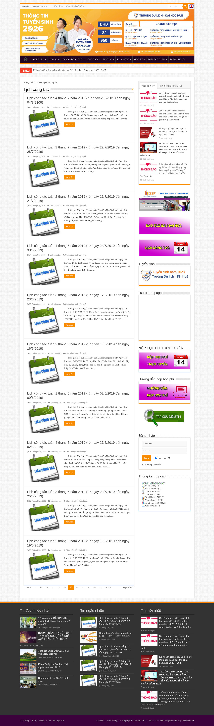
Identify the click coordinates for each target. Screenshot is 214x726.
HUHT (25, 59)
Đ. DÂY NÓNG (177, 59)
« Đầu (28, 587)
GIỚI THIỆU (38, 59)
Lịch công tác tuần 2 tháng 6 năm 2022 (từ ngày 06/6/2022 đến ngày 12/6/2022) (114, 621)
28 (58, 587)
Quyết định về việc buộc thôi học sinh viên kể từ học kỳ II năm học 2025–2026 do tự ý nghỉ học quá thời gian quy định (165, 641)
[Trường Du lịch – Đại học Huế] (107, 32)
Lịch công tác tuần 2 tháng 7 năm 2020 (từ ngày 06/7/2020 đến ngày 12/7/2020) (114, 679)
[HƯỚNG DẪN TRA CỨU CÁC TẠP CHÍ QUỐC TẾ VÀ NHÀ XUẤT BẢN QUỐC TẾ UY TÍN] (28, 637)
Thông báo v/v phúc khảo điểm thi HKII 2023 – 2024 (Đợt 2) (115, 634)
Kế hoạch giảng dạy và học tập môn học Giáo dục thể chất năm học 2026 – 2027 (69, 70)
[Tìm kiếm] (185, 6)
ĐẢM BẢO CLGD (156, 59)
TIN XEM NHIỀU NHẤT (171, 86)
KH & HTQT (123, 59)
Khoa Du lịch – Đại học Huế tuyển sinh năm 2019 (53, 666)
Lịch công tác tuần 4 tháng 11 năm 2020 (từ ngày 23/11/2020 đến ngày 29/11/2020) (115, 649)
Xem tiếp (69, 124)
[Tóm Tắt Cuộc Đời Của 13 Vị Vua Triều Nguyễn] (28, 655)
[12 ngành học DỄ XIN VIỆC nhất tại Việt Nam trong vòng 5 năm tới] (28, 622)
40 (94, 587)
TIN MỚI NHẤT (148, 86)
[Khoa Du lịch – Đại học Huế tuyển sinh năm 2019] (28, 668)
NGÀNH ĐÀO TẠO (74, 6)
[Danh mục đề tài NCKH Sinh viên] (28, 682)
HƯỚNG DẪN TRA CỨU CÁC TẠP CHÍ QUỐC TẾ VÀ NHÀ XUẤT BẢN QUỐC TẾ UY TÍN (54, 637)
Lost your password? (151, 464)
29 (65, 587)
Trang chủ (28, 82)
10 (41, 587)
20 (47, 587)
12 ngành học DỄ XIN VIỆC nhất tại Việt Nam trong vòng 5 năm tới (54, 621)
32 (83, 587)
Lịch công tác (55, 107)
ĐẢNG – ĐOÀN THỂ (72, 59)
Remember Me (164, 458)
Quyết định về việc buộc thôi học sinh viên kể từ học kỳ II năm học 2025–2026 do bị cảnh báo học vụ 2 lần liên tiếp (175, 622)
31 (77, 587)
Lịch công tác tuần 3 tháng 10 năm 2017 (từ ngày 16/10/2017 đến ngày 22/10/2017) (115, 664)
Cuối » (108, 587)
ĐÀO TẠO (93, 59)
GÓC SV (138, 59)
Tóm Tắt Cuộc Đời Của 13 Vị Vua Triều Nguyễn (53, 652)
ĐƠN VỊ (53, 59)
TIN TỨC (107, 59)
